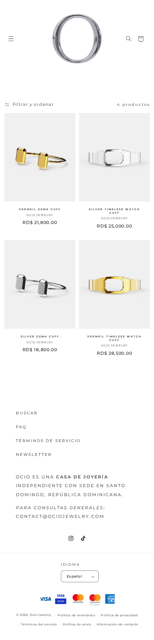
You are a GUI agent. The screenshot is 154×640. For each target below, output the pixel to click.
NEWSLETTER (34, 454)
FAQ (21, 427)
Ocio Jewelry (40, 615)
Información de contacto (118, 624)
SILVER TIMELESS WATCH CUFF (114, 211)
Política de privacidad (119, 615)
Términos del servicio (39, 624)
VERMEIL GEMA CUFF (39, 209)
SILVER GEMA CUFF (39, 337)
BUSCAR (27, 413)
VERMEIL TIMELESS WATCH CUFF (114, 338)
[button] (11, 39)
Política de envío (77, 624)
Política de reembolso (76, 615)
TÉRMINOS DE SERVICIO (48, 441)
